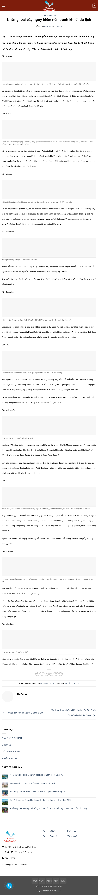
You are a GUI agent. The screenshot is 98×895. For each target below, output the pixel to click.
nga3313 (59, 26)
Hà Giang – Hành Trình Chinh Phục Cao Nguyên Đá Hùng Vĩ (37, 792)
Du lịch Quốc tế (50, 836)
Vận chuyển (72, 836)
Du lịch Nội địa (49, 831)
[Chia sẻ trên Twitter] (47, 674)
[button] (3, 6)
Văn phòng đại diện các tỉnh (49, 886)
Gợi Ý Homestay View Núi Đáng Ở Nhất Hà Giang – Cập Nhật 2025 (40, 800)
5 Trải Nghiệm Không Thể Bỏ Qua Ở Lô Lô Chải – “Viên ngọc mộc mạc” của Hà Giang (48, 808)
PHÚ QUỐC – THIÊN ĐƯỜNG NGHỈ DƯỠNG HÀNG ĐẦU (37, 775)
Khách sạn (72, 831)
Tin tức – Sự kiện (9, 758)
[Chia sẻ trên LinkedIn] (60, 674)
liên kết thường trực (72, 683)
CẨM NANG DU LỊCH (49, 16)
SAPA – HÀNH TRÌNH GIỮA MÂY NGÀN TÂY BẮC (33, 783)
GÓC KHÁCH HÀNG (11, 752)
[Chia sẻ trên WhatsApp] (37, 674)
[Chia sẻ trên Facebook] (42, 674)
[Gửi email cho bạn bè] (51, 674)
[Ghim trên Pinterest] (56, 674)
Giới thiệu (6, 745)
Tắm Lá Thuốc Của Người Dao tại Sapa (24, 713)
